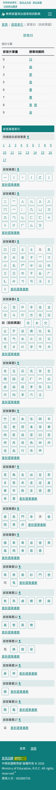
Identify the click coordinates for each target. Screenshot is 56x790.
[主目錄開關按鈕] (50, 14)
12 (20, 152)
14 (35, 152)
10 (4, 152)
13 (27, 152)
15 (42, 152)
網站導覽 (37, 2)
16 (50, 152)
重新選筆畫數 (11, 184)
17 (4, 160)
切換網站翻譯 (10, 6)
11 (12, 152)
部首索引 (17, 24)
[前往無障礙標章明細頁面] (20, 758)
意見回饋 (7, 758)
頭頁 (33, 748)
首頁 (5, 24)
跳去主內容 (25, 2)
